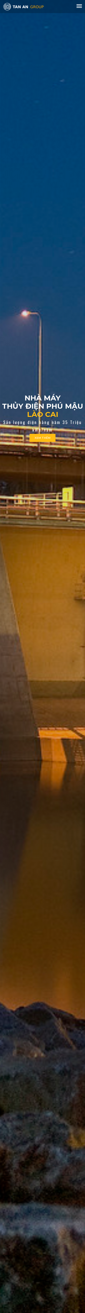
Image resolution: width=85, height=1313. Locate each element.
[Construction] (23, 6)
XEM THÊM (42, 437)
